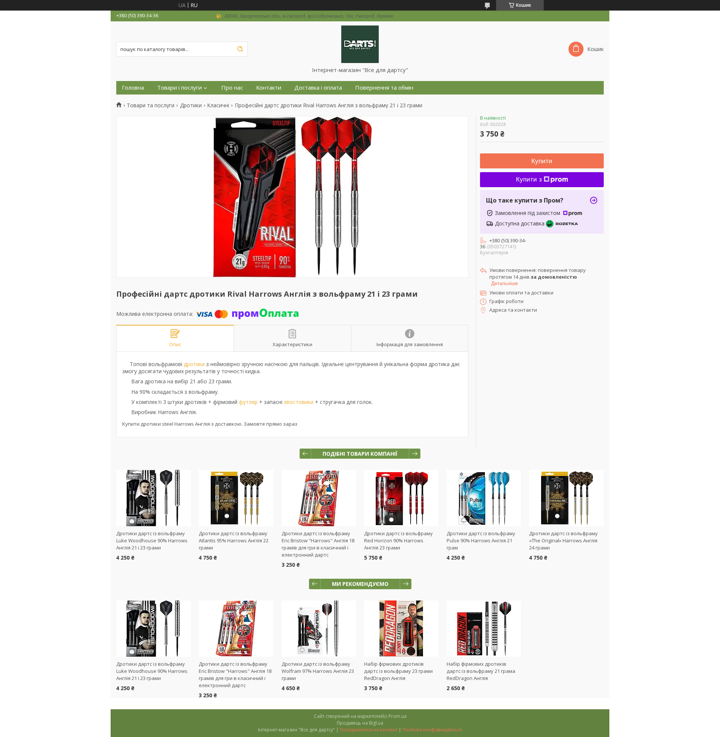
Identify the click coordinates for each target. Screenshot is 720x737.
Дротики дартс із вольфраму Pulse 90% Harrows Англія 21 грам (481, 540)
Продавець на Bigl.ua (360, 723)
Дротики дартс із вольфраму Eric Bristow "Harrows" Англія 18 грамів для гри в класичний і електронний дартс (318, 544)
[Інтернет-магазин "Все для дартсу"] (360, 44)
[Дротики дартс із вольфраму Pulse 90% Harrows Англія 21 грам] (484, 498)
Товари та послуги (150, 105)
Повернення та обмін (384, 87)
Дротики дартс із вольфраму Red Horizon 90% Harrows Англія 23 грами (398, 540)
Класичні (218, 105)
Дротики (191, 105)
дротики (194, 364)
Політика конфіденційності (432, 729)
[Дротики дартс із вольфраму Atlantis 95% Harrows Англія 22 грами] (236, 498)
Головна (133, 87)
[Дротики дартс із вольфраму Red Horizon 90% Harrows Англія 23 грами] (401, 498)
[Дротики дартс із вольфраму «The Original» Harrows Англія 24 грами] (566, 498)
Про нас (232, 87)
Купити (541, 161)
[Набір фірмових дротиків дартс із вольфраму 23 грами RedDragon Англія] (401, 628)
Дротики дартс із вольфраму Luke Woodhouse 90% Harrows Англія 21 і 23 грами (152, 540)
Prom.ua (397, 716)
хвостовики (299, 401)
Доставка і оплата (318, 87)
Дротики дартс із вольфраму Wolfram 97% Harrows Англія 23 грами (318, 670)
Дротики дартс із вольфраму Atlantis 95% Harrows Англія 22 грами (233, 540)
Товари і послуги (179, 87)
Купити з (529, 179)
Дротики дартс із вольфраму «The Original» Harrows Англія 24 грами (563, 540)
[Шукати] (240, 49)
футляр (248, 401)
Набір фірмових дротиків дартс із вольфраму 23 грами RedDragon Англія (398, 670)
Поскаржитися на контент (369, 729)
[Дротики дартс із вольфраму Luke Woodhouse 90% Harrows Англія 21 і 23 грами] (153, 498)
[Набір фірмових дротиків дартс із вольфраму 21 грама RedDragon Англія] (484, 628)
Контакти (268, 87)
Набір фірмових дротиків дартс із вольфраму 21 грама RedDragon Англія (481, 670)
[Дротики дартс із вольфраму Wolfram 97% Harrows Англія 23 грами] (319, 628)
